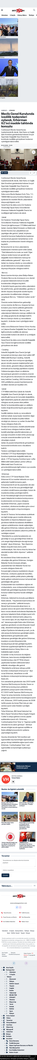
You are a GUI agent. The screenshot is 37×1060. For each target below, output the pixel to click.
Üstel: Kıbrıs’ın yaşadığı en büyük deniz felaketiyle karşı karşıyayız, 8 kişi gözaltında (26, 825)
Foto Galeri (10, 1016)
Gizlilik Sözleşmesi (14, 954)
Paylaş (5, 172)
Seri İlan (9, 1025)
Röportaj (12, 1002)
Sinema (12, 999)
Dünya (32, 931)
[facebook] (13, 963)
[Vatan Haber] (6, 779)
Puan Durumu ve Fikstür (10, 917)
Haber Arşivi (25, 921)
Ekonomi (12, 979)
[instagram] (26, 963)
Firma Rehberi (11, 1022)
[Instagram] (20, 907)
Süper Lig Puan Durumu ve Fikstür (21, 1045)
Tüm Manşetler (25, 917)
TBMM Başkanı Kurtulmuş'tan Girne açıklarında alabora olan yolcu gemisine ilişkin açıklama (27, 845)
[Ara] (34, 10)
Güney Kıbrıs (22, 15)
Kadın (11, 990)
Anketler (9, 1032)
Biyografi (9, 1029)
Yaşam (23, 933)
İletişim (13, 952)
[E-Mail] (13, 781)
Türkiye (31, 15)
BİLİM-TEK (13, 995)
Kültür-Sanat (15, 933)
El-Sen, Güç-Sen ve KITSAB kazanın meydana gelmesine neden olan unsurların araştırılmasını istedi (10, 805)
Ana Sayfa (5, 952)
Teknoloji (12, 993)
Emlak (11, 1006)
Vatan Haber (16, 778)
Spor (8, 933)
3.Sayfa (12, 15)
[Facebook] (16, 907)
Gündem (4, 15)
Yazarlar (9, 1020)
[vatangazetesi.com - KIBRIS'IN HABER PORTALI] (17, 10)
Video (8, 1018)
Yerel (11, 1004)
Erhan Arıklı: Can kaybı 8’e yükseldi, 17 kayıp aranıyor (26, 804)
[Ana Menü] (2, 10)
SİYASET (12, 997)
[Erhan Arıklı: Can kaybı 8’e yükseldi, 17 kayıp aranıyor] (27, 796)
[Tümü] (34, 886)
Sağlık (11, 988)
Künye (28, 933)
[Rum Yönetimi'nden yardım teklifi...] (10, 817)
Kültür (11, 1009)
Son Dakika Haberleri (9, 921)
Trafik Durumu (25, 912)
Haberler (4, 110)
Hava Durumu (7, 912)
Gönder (5, 875)
